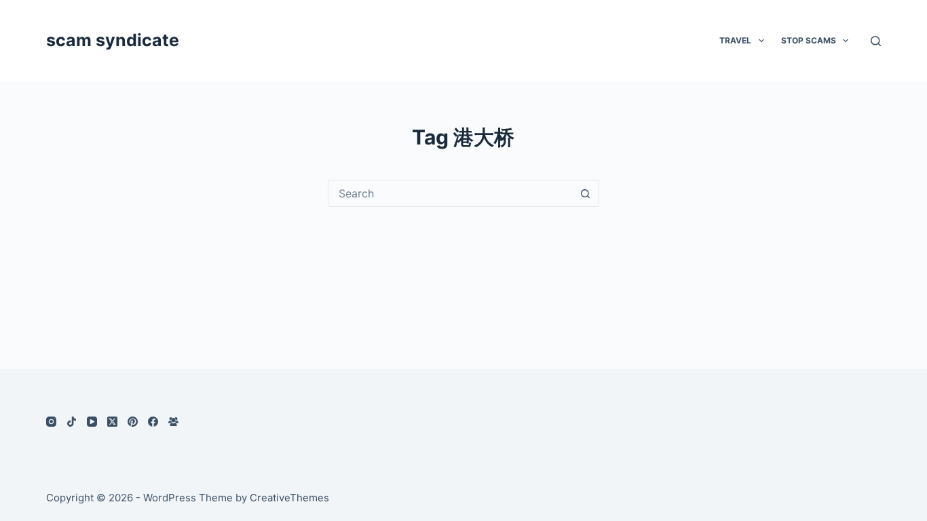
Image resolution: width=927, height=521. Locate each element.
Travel (735, 40)
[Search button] (586, 193)
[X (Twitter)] (112, 422)
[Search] (876, 41)
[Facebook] (153, 422)
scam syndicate (112, 40)
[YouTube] (92, 422)
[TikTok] (72, 422)
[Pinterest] (133, 422)
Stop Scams (808, 40)
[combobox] (450, 193)
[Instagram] (51, 422)
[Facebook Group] (173, 422)
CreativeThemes (289, 497)
